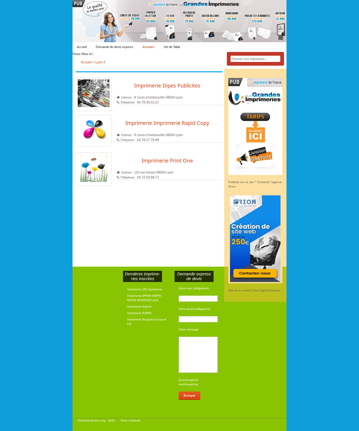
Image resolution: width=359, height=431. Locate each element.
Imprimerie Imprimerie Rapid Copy (167, 122)
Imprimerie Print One (167, 160)
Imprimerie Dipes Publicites (167, 85)
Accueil (82, 47)
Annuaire (148, 47)
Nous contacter (131, 420)
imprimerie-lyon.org (92, 420)
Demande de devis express (114, 47)
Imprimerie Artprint (139, 306)
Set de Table (172, 47)
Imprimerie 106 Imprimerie (144, 289)
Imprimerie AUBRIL (139, 313)
